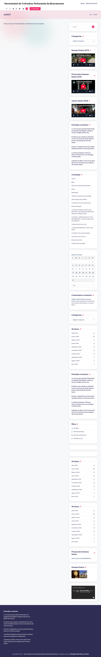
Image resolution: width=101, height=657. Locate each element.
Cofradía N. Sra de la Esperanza (81, 203)
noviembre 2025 (76, 350)
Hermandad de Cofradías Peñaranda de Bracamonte (34, 3)
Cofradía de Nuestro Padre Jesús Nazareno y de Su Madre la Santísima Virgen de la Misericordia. (82, 211)
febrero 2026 (75, 340)
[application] (83, 60)
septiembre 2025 (76, 357)
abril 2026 (74, 333)
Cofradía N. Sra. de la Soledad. (80, 233)
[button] (35, 8)
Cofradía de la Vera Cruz (79, 224)
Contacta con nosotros (78, 236)
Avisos (73, 179)
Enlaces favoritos (76, 240)
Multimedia (74, 192)
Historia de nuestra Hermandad (80, 185)
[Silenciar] (90, 65)
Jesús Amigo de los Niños (79, 199)
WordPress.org (77, 438)
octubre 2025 (75, 354)
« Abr (74, 285)
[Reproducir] (73, 65)
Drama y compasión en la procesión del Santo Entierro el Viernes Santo (82, 148)
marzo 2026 (75, 336)
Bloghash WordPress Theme (80, 654)
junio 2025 (74, 364)
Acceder (76, 428)
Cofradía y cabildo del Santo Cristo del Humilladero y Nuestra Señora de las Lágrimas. (82, 219)
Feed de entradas (78, 431)
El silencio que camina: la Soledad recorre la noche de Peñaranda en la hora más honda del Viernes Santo (82, 139)
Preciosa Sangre (76, 206)
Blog (72, 182)
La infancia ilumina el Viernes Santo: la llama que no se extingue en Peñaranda (82, 154)
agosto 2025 (75, 361)
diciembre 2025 (76, 347)
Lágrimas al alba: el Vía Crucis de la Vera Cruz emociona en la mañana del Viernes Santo (83, 162)
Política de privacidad (78, 243)
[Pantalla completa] (92, 65)
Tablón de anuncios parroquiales (81, 196)
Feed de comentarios (79, 435)
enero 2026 (75, 343)
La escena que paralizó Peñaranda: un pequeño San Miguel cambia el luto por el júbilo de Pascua (83, 130)
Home (73, 189)
